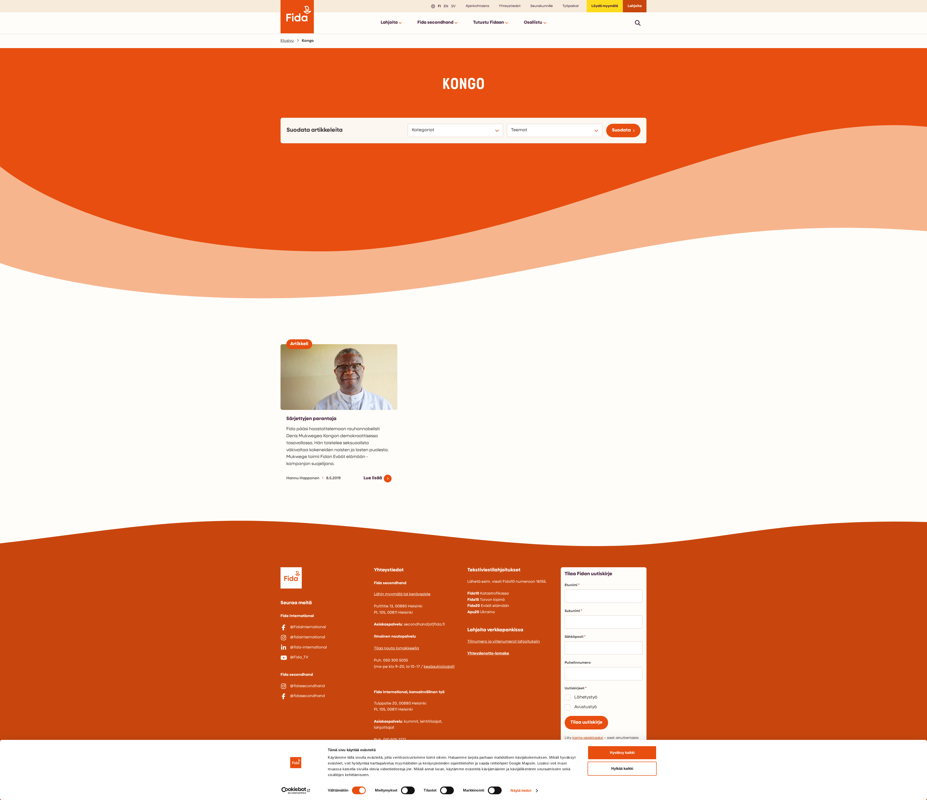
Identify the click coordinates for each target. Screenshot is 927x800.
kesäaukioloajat (438, 667)
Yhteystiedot (510, 6)
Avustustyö (585, 707)
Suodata (621, 130)
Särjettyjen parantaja (311, 418)
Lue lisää (373, 478)
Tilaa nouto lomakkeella (396, 648)
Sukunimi (572, 611)
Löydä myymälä (604, 6)
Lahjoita (635, 6)
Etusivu (287, 41)
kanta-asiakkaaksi (587, 738)
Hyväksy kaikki (622, 752)
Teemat (520, 130)
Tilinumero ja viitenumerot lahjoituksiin (503, 642)
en (445, 6)
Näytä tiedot (521, 790)
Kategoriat (424, 130)
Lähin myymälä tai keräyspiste (402, 594)
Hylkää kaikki (622, 768)
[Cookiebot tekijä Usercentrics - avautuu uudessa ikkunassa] (296, 790)
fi (438, 6)
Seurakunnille (541, 6)
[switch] (408, 790)
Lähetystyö (585, 697)
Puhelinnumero (578, 663)
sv (453, 6)
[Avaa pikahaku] (637, 22)
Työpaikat (570, 6)
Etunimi (571, 585)
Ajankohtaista (477, 6)
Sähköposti (574, 637)
